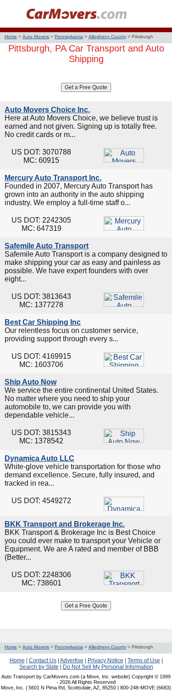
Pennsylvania (69, 36)
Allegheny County (107, 36)
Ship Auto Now (30, 382)
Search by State (39, 667)
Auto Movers (35, 36)
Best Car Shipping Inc (43, 322)
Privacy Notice (105, 660)
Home (11, 36)
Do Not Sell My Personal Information (108, 667)
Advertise (71, 660)
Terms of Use (144, 660)
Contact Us (42, 660)
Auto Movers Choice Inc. (47, 110)
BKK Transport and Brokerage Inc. (65, 524)
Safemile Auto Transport (47, 246)
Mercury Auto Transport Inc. (53, 178)
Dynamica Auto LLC (39, 458)
